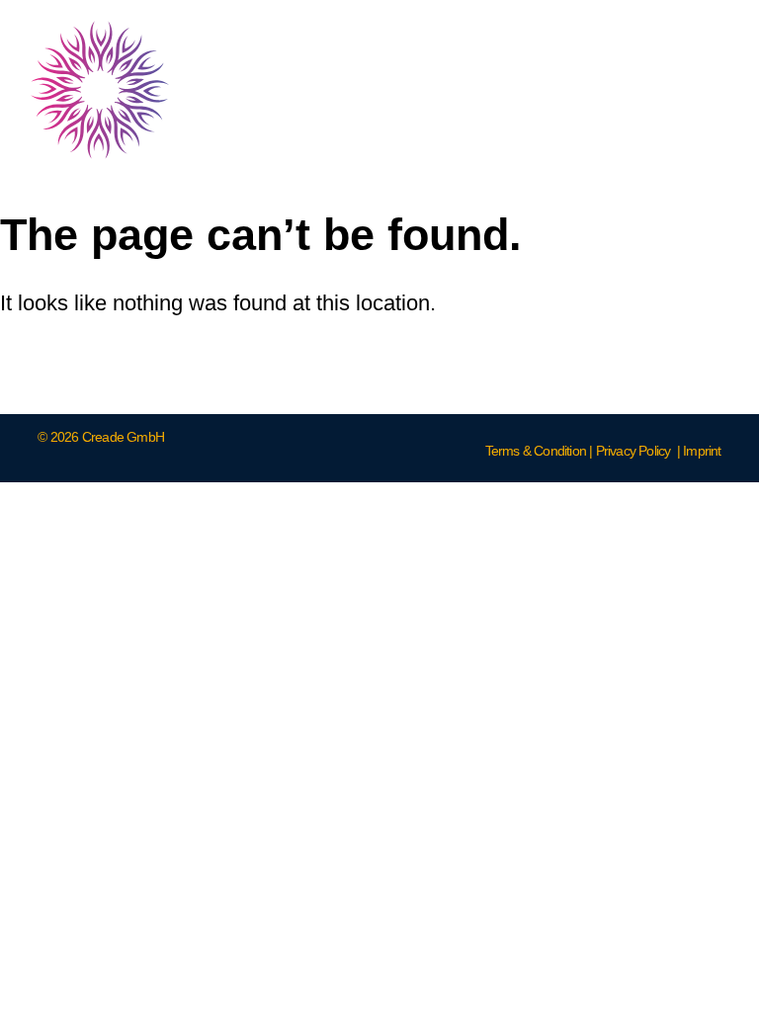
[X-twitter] (625, 90)
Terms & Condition (535, 451)
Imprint (701, 451)
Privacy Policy (633, 451)
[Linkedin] (551, 90)
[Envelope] (699, 90)
